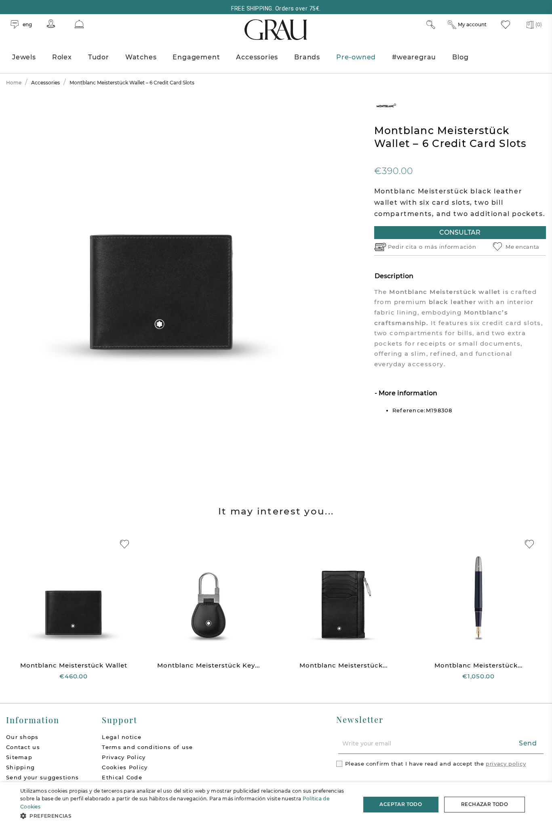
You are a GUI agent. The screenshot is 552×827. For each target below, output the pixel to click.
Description (394, 276)
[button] (185, 816)
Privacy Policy (123, 757)
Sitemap (19, 757)
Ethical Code (122, 777)
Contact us (23, 747)
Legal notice (121, 737)
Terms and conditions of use (147, 747)
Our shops (22, 737)
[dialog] (276, 804)
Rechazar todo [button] (484, 804)
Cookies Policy (124, 767)
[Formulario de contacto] (79, 24)
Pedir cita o (406, 246)
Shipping (20, 767)
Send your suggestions (42, 777)
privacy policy (506, 763)
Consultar (459, 232)
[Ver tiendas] (50, 23)
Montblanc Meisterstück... (343, 665)
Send (528, 743)
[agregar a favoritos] (124, 544)
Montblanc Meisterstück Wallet (73, 665)
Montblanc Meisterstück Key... (208, 665)
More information (407, 393)
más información (451, 246)
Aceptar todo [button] (400, 804)
